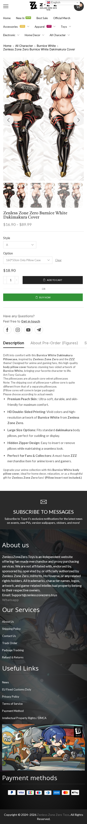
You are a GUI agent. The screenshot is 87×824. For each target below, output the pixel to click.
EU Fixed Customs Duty (16, 689)
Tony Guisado (17, 374)
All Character (24, 45)
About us (15, 545)
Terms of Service (12, 703)
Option (8, 253)
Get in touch (30, 321)
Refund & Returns (12, 657)
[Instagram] (18, 330)
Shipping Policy (11, 628)
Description (13, 343)
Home (7, 45)
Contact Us (9, 636)
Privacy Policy (10, 696)
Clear (58, 260)
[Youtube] (28, 330)
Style (6, 238)
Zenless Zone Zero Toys (53, 814)
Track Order (9, 643)
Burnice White (46, 45)
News (5, 682)
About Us (8, 621)
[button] (5, 6)
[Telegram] (39, 330)
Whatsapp (10, 600)
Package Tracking (13, 650)
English (55, 2)
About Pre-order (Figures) (54, 343)
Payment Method (13, 711)
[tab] (13, 344)
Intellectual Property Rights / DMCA (24, 718)
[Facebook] (7, 330)
